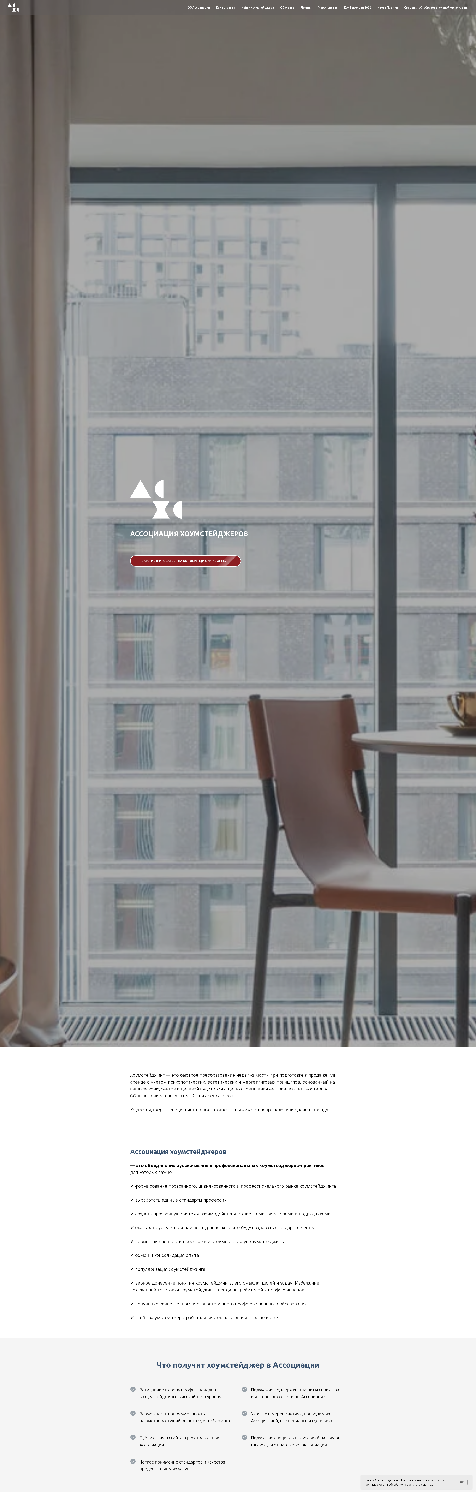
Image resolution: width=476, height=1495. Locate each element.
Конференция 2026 (357, 7)
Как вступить (225, 7)
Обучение (287, 7)
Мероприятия (328, 7)
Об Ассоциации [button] (198, 7)
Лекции (306, 7)
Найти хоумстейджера (257, 7)
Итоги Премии (387, 7)
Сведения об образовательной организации (436, 7)
